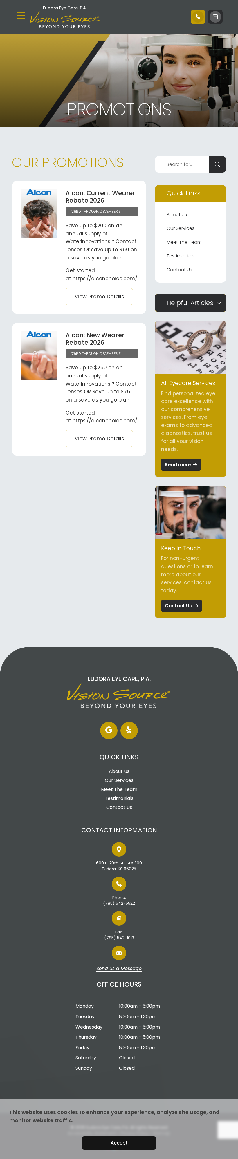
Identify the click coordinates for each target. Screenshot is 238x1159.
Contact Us (179, 269)
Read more (178, 464)
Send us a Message (119, 969)
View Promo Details (99, 296)
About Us (177, 214)
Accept (119, 1143)
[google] (109, 730)
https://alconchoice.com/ (105, 278)
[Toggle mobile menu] (21, 15)
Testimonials (181, 255)
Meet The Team (184, 242)
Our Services (180, 228)
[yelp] (129, 730)
